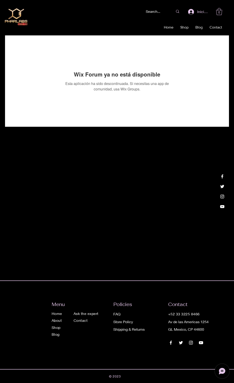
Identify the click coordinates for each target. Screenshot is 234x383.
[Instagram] (222, 196)
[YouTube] (222, 206)
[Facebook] (222, 176)
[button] (219, 11)
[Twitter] (222, 186)
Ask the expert (86, 313)
